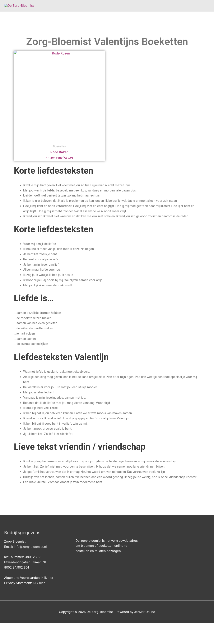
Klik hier (47, 578)
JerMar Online (144, 612)
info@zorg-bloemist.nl (30, 547)
